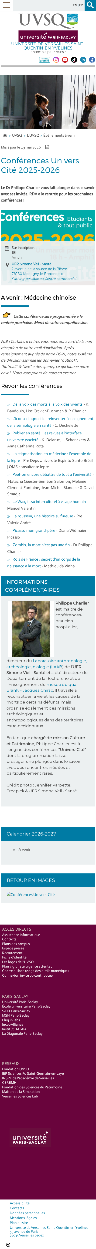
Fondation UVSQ (15, 1069)
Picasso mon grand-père (34, 531)
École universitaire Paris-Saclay (26, 1006)
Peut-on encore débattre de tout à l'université (52, 475)
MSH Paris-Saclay (16, 1016)
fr (81, 5)
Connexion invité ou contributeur (28, 976)
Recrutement (12, 953)
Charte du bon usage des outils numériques (35, 971)
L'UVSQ (33, 136)
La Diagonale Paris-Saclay (22, 1034)
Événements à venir (59, 136)
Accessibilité (20, 1203)
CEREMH (9, 1083)
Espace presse (13, 948)
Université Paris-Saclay (20, 1002)
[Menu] (6, 5)
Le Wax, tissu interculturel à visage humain (49, 502)
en (75, 5)
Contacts (9, 939)
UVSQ (17, 136)
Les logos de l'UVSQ (18, 962)
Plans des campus (16, 944)
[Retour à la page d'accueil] (48, 27)
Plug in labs (11, 1020)
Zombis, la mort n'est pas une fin (41, 545)
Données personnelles (27, 1213)
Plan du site (19, 1223)
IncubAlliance (12, 1025)
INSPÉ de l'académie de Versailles (28, 1078)
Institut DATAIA (14, 1029)
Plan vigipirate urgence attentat (27, 966)
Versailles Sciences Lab (20, 1096)
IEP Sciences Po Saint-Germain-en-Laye (33, 1074)
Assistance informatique (21, 935)
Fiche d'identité (14, 957)
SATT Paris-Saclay (16, 1011)
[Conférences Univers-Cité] (31, 895)
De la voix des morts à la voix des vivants (47, 405)
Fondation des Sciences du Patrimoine (32, 1087)
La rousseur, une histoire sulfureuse (43, 516)
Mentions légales (23, 1218)
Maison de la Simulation (21, 1092)
